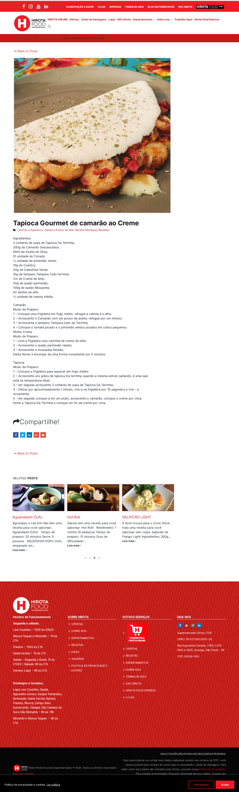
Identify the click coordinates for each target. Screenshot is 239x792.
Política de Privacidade (212, 764)
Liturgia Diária (23, 731)
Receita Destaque (86, 230)
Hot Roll (19, 517)
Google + (36, 435)
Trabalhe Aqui (134, 6)
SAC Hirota (185, 6)
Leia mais (19, 545)
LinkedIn (29, 435)
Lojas (101, 6)
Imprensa (115, 6)
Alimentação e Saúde (80, 6)
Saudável (78, 654)
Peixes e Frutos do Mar (59, 230)
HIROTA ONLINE (57, 19)
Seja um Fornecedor (161, 6)
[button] (49, 26)
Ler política (53, 784)
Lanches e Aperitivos (48, 38)
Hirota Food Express (206, 19)
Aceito (225, 784)
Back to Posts (27, 51)
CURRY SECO (133, 517)
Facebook (15, 435)
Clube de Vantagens (93, 19)
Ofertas (74, 19)
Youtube (186, 621)
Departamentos (143, 19)
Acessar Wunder (24, 769)
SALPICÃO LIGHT (81, 517)
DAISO (75, 647)
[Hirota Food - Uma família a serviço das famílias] (30, 23)
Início (17, 38)
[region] (119, 783)
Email (43, 435)
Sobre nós (163, 19)
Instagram (193, 621)
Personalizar (201, 784)
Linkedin (199, 621)
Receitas (28, 38)
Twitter (22, 435)
